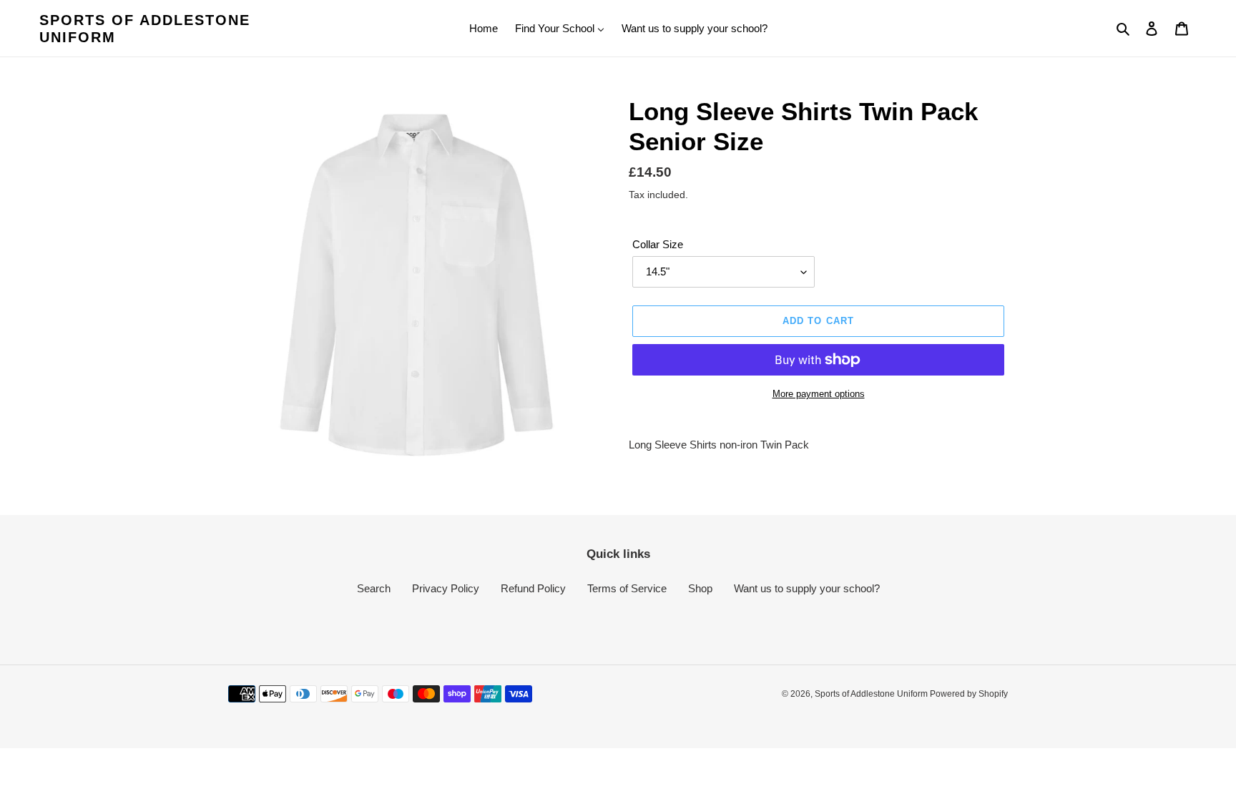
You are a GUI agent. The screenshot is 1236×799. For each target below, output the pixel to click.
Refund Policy (533, 588)
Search (374, 588)
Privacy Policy (445, 588)
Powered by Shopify (969, 694)
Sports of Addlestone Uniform (144, 28)
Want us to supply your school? (807, 588)
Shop (700, 588)
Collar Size (657, 244)
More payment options (818, 393)
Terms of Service (627, 588)
